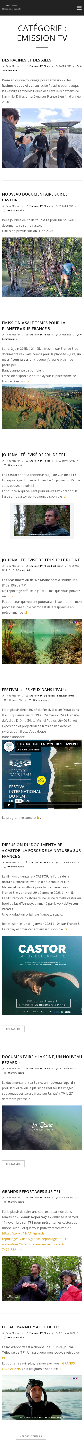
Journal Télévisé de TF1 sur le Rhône (41, 559)
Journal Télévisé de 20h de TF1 (33, 454)
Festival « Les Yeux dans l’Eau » (34, 689)
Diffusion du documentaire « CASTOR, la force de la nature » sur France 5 (41, 850)
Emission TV (36, 205)
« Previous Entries (31, 1436)
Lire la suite (13, 1028)
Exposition (49, 695)
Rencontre (68, 695)
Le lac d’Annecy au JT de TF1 (31, 1327)
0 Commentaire (15, 210)
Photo (47, 205)
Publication (57, 565)
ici (43, 370)
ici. (60, 1369)
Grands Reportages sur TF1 (31, 1191)
